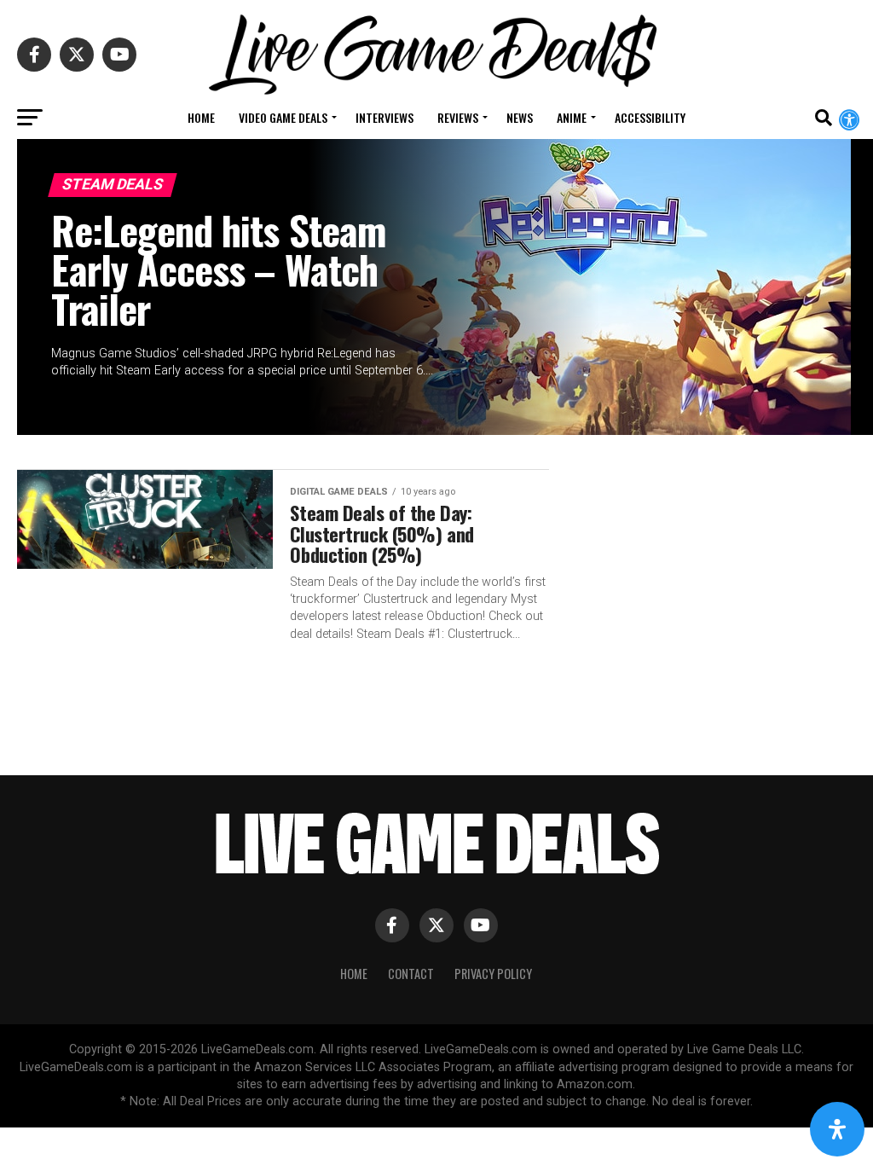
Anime (572, 117)
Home (201, 117)
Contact (411, 973)
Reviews (457, 117)
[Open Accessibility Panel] (837, 1129)
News (519, 117)
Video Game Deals (283, 117)
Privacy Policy (493, 973)
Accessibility (650, 117)
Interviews (384, 117)
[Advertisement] (711, 582)
